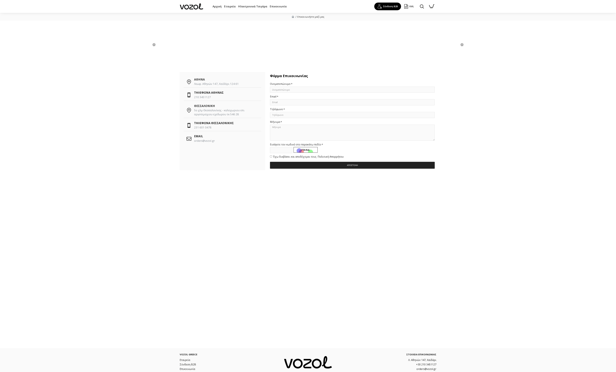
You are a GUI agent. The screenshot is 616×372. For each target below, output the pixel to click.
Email (273, 96)
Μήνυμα (275, 122)
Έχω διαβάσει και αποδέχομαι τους (308, 156)
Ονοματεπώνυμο (280, 84)
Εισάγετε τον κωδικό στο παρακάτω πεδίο (295, 144)
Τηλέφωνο (276, 109)
